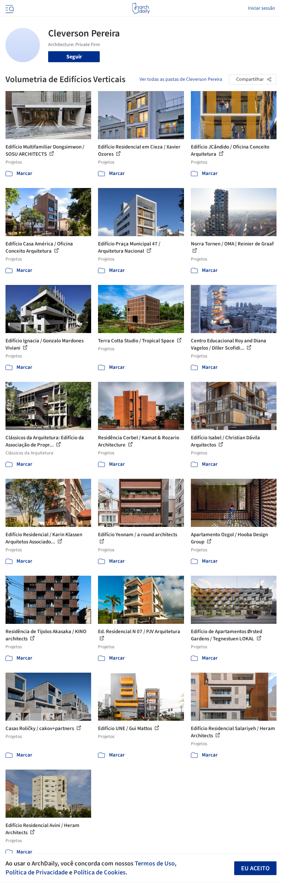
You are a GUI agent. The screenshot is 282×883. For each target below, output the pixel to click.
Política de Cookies (100, 872)
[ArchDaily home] (141, 8)
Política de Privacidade (37, 872)
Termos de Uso (155, 863)
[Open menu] (9, 8)
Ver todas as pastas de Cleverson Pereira (181, 79)
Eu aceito (255, 868)
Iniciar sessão (261, 8)
